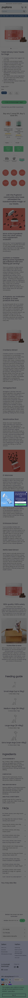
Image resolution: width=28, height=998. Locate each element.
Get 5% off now (21, 504)
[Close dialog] (26, 492)
